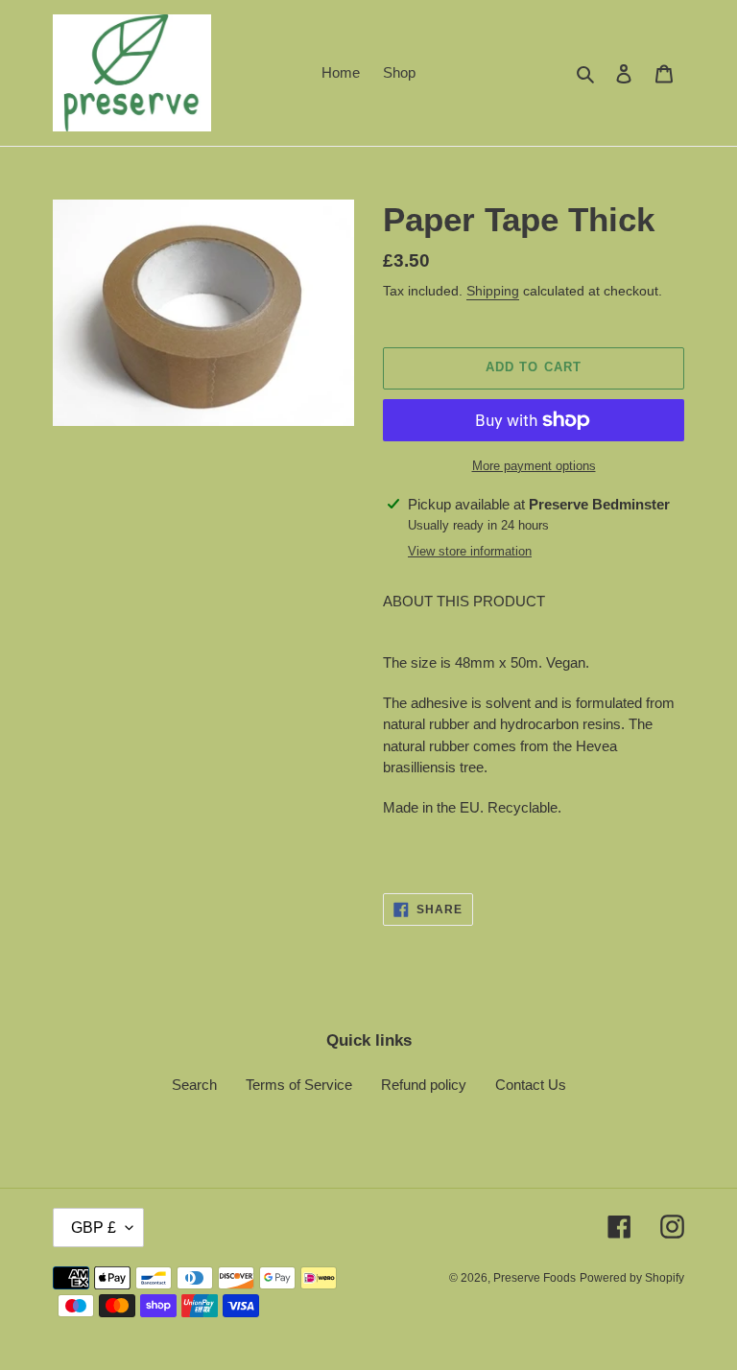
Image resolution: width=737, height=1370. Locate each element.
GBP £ (93, 1227)
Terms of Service (299, 1084)
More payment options (534, 466)
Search (194, 1084)
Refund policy (423, 1084)
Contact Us (530, 1084)
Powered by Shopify (632, 1278)
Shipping (492, 290)
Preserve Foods (534, 1278)
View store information (470, 551)
